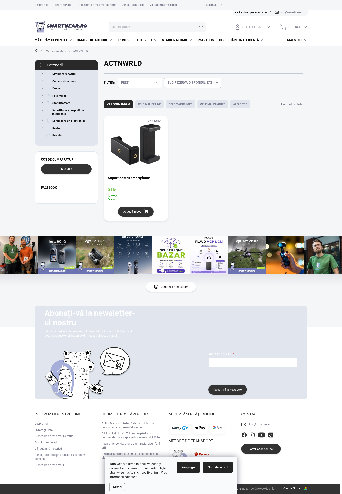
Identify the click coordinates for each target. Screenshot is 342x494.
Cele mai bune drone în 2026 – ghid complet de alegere (130, 455)
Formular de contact (261, 448)
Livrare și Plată (62, 4)
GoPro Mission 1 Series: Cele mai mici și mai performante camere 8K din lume (128, 425)
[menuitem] (54, 40)
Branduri (57, 135)
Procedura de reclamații (49, 465)
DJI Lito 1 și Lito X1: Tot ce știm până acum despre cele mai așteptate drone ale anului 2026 (131, 435)
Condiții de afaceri (133, 4)
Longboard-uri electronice (68, 120)
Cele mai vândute (212, 104)
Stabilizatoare (61, 103)
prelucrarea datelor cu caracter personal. (233, 377)
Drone (56, 88)
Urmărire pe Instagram (174, 286)
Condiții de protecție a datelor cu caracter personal (60, 456)
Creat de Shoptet (292, 488)
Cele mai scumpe (180, 104)
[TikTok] (271, 434)
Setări (117, 487)
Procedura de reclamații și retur (97, 4)
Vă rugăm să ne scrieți (163, 4)
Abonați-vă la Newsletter (228, 389)
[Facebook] (244, 434)
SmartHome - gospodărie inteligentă (68, 112)
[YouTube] (261, 434)
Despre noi (41, 4)
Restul (56, 128)
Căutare (201, 26)
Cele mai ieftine (149, 104)
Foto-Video (59, 95)
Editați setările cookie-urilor (258, 488)
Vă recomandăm (118, 104)
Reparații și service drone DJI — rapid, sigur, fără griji (131, 445)
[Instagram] (252, 434)
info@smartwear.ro (261, 424)
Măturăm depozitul (64, 74)
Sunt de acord (218, 467)
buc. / (66, 169)
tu (137, 477)
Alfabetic (240, 104)
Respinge (188, 467)
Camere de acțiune (64, 81)
